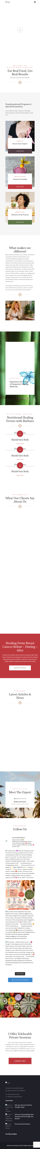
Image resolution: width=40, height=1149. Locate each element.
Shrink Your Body (20, 440)
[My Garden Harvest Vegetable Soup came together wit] (20, 925)
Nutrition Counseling (20, 179)
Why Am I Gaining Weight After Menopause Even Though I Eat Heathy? (24, 1116)
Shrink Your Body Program (20, 215)
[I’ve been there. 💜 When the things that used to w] (20, 864)
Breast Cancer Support (20, 144)
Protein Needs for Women (22, 1124)
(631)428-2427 (18, 1096)
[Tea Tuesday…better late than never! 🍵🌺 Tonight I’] (20, 955)
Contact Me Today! (20, 668)
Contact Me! (20, 1061)
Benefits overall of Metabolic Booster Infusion (16, 718)
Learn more (20, 151)
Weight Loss (19, 212)
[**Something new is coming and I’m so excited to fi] (20, 895)
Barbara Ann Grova (20, 802)
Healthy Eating (20, 176)
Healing (20, 141)
